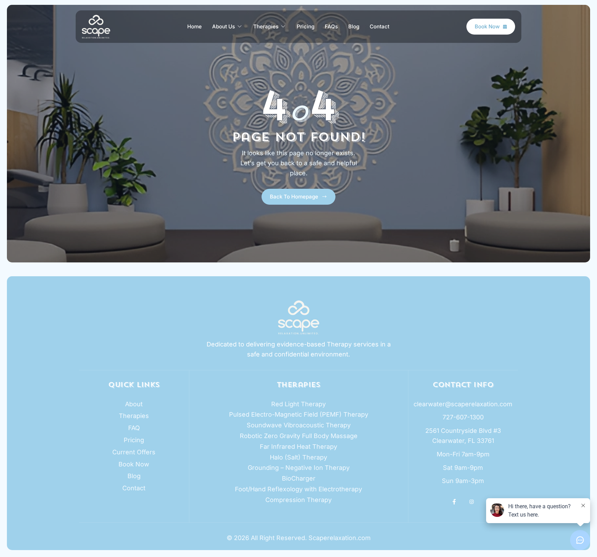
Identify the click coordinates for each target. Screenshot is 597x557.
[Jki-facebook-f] (455, 502)
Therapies (265, 26)
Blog (353, 26)
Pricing (305, 26)
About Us (223, 26)
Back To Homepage (294, 196)
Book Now (487, 26)
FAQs (331, 26)
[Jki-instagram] (471, 502)
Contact (379, 26)
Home (194, 26)
